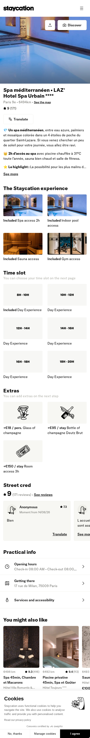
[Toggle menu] (82, 8)
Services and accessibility (34, 600)
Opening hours (25, 564)
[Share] (50, 25)
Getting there (24, 581)
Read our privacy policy (17, 720)
